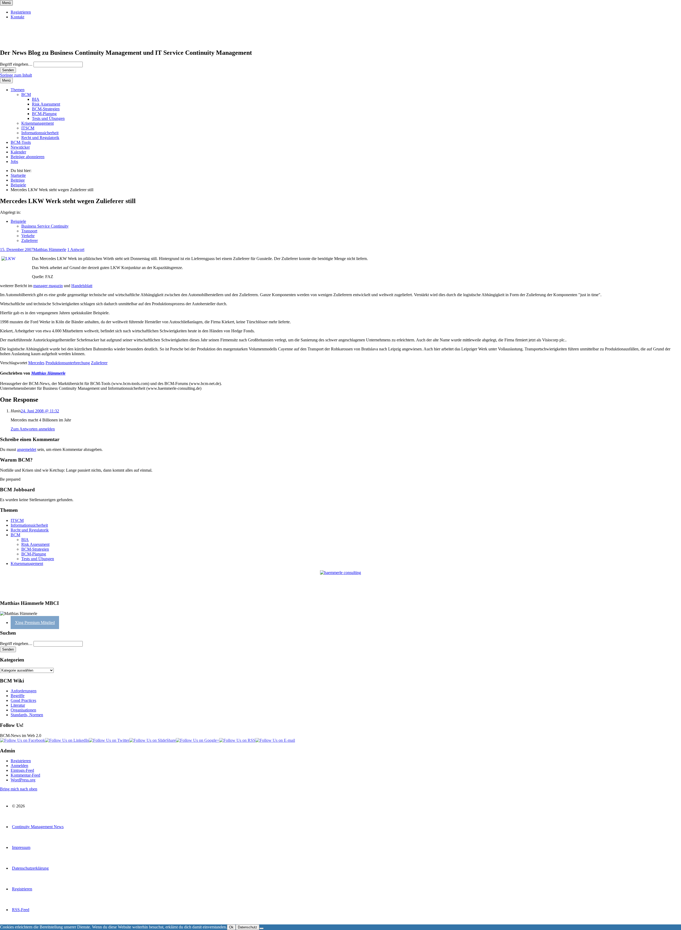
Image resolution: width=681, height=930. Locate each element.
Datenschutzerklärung (30, 868)
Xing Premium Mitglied (35, 622)
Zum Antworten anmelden (33, 429)
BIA (35, 99)
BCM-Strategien (46, 109)
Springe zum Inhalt (16, 75)
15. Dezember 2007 (16, 249)
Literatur (18, 705)
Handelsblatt (81, 285)
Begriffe (17, 695)
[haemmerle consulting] (340, 583)
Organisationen (23, 710)
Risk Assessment (46, 104)
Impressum (21, 847)
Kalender (18, 152)
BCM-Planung (44, 113)
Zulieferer (29, 240)
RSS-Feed (20, 909)
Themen (17, 89)
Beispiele (18, 221)
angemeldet (26, 449)
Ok (231, 927)
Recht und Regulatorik (40, 137)
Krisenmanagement (37, 123)
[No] (261, 928)
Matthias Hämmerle (49, 249)
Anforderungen (23, 691)
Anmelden (19, 765)
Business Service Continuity (45, 226)
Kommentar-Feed (25, 775)
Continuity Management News (38, 826)
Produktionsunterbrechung (67, 363)
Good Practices (23, 700)
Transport (29, 231)
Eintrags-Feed (22, 770)
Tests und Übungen (48, 118)
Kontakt (17, 17)
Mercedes (36, 363)
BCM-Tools (21, 142)
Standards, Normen (27, 715)
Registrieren (21, 12)
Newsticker (20, 147)
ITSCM (27, 128)
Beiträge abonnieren (27, 156)
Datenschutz (247, 927)
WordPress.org (23, 780)
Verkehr (28, 235)
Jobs (14, 161)
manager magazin (48, 285)
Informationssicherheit (40, 133)
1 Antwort (75, 249)
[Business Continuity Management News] (32, 41)
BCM (26, 94)
